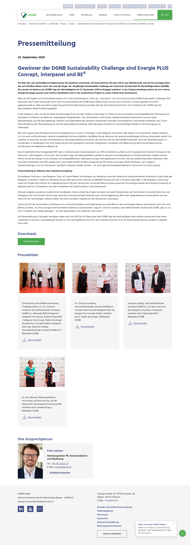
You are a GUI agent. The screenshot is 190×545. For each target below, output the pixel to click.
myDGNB (102, 6)
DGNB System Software (134, 6)
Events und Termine (122, 15)
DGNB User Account (85, 6)
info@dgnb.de (111, 500)
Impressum (102, 518)
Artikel (72, 24)
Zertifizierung (86, 15)
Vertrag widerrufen (112, 533)
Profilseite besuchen (59, 473)
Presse (63, 24)
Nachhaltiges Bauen (54, 15)
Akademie (103, 15)
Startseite (22, 24)
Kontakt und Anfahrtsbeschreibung (114, 507)
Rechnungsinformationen (109, 526)
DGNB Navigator (157, 6)
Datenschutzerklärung (108, 522)
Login (166, 15)
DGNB (71, 15)
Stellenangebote (105, 511)
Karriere (68, 6)
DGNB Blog (115, 6)
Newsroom (53, 24)
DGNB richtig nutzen (145, 15)
